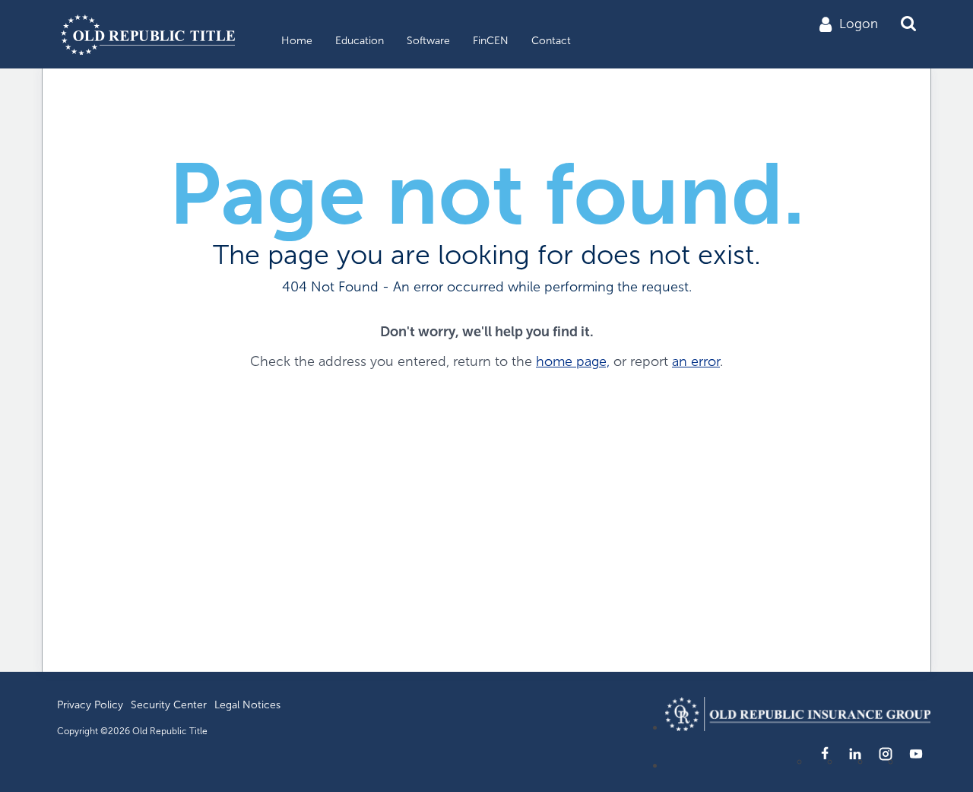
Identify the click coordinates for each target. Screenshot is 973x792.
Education (359, 40)
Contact (551, 40)
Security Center (169, 705)
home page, (573, 361)
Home (296, 40)
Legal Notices (247, 705)
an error (696, 361)
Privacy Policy (90, 705)
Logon (858, 24)
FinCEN (491, 40)
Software (428, 40)
